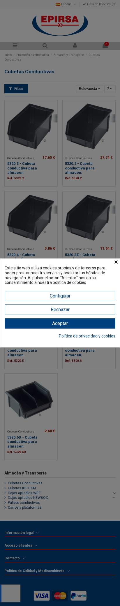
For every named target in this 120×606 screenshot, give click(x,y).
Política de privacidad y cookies (87, 336)
